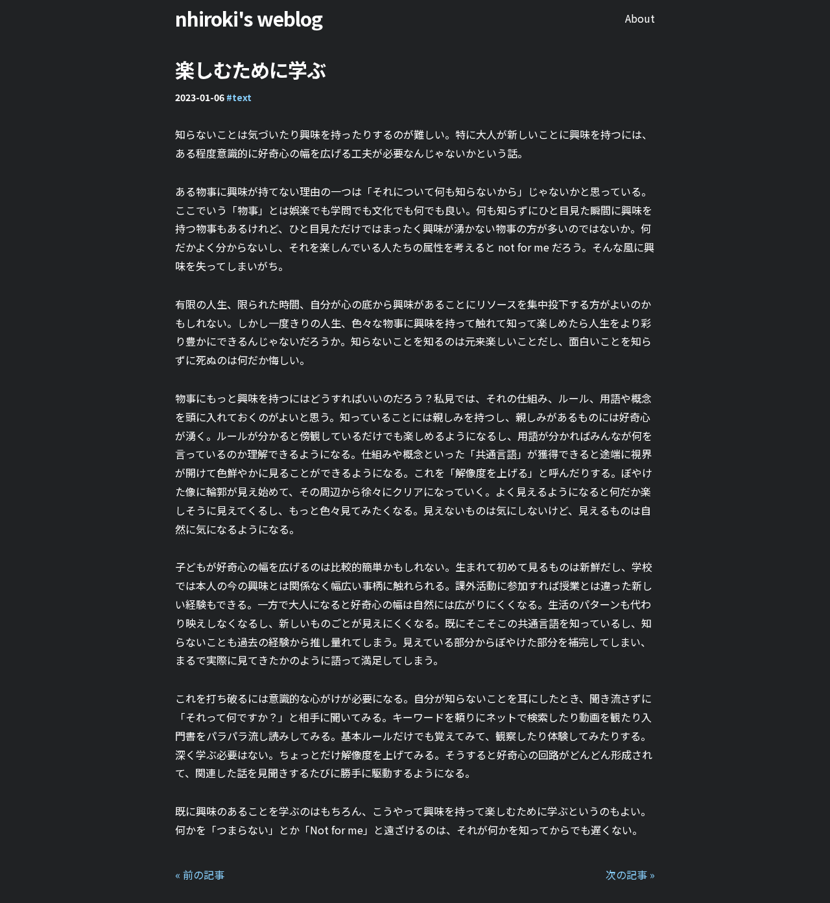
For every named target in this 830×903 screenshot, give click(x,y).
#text (239, 97)
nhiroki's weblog (248, 18)
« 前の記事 (199, 874)
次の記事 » (630, 874)
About (640, 18)
